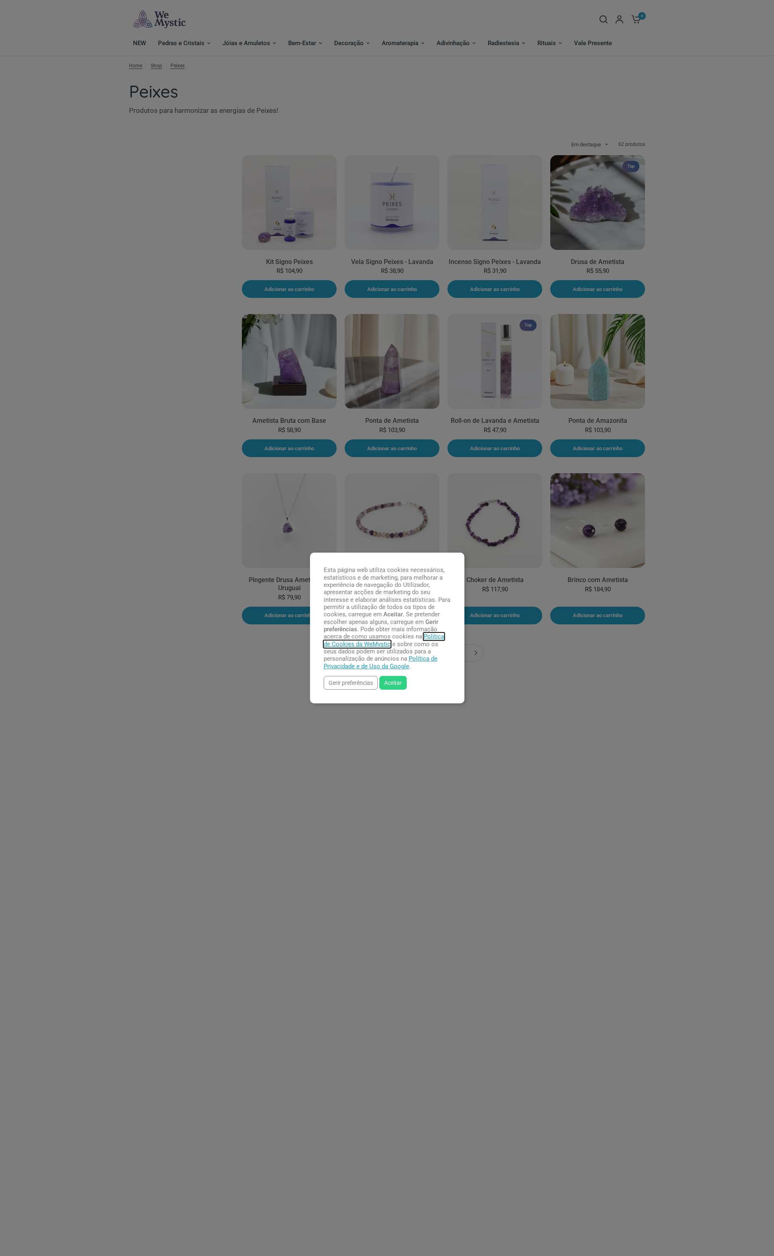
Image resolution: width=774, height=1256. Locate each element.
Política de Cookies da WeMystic (384, 640)
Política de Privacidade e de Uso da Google (380, 662)
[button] (351, 682)
